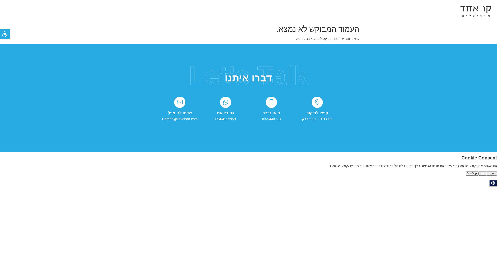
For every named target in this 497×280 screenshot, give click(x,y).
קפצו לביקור (317, 113)
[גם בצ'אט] (225, 102)
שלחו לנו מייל (180, 113)
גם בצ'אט (225, 113)
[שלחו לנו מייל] (179, 102)
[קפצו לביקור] (317, 102)
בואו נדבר (271, 113)
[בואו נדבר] (271, 102)
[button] (5, 34)
